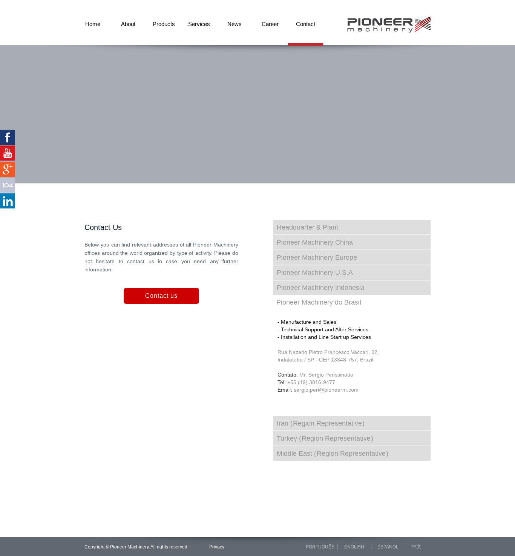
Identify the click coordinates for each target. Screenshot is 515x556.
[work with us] (7, 185)
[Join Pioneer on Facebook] (7, 137)
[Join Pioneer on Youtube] (7, 153)
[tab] (352, 227)
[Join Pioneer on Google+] (7, 169)
